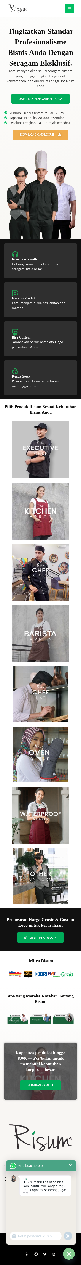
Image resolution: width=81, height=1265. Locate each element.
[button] (11, 1019)
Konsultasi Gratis (24, 259)
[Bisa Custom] (15, 332)
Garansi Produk (24, 298)
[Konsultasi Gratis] (15, 254)
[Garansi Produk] (15, 293)
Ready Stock (21, 376)
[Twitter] (45, 1254)
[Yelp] (27, 1254)
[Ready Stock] (15, 371)
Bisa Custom (21, 337)
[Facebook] (36, 1254)
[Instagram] (54, 1254)
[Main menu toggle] (69, 8)
